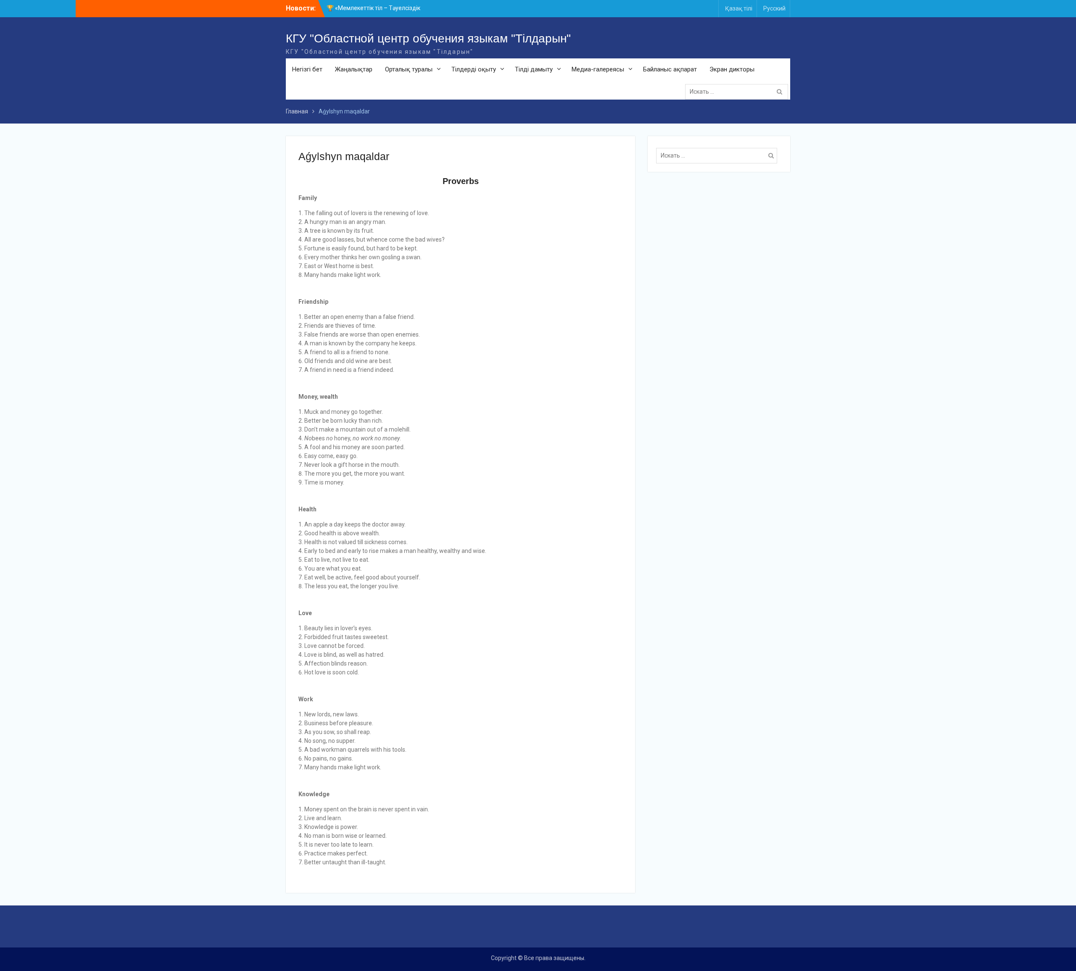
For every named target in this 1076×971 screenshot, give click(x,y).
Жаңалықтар (353, 69)
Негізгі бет (307, 69)
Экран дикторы (731, 69)
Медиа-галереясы (598, 69)
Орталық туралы (409, 69)
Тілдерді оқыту (473, 69)
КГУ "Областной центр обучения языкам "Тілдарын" (428, 38)
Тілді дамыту (534, 69)
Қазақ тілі (738, 8)
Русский (774, 8)
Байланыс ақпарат (670, 69)
